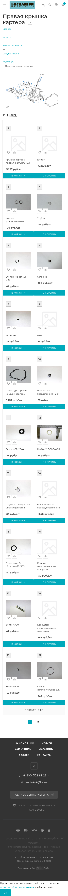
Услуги (47, 743)
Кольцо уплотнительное (15, 220)
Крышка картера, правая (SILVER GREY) (18, 161)
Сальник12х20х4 (15, 449)
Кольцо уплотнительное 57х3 (49, 688)
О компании (25, 743)
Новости (23, 755)
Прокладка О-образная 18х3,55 (15, 565)
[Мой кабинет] (56, 5)
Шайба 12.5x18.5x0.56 (48, 449)
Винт (40, 335)
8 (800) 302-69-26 (34, 775)
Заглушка (11, 335)
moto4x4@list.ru (36, 782)
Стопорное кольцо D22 (16, 278)
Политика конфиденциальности (36, 805)
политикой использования (17, 887)
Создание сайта (27, 868)
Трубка (41, 218)
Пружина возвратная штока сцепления (18, 506)
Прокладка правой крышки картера (16, 392)
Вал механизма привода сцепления (48, 506)
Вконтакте (34, 766)
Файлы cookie (37, 810)
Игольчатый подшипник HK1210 (48, 392)
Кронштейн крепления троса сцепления (46, 627)
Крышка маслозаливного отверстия (46, 566)
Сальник (42, 276)
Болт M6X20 (12, 686)
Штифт (41, 159)
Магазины (46, 749)
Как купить (23, 749)
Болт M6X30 (12, 624)
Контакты (44, 755)
